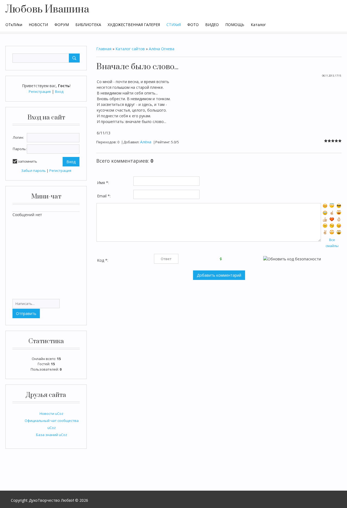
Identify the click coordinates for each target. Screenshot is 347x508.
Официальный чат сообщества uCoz (52, 424)
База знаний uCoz (51, 434)
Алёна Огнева (161, 48)
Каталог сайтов (130, 48)
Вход (59, 91)
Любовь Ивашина (47, 9)
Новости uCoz (51, 413)
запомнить (27, 161)
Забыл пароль (33, 170)
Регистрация (40, 91)
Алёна (145, 141)
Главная (103, 48)
